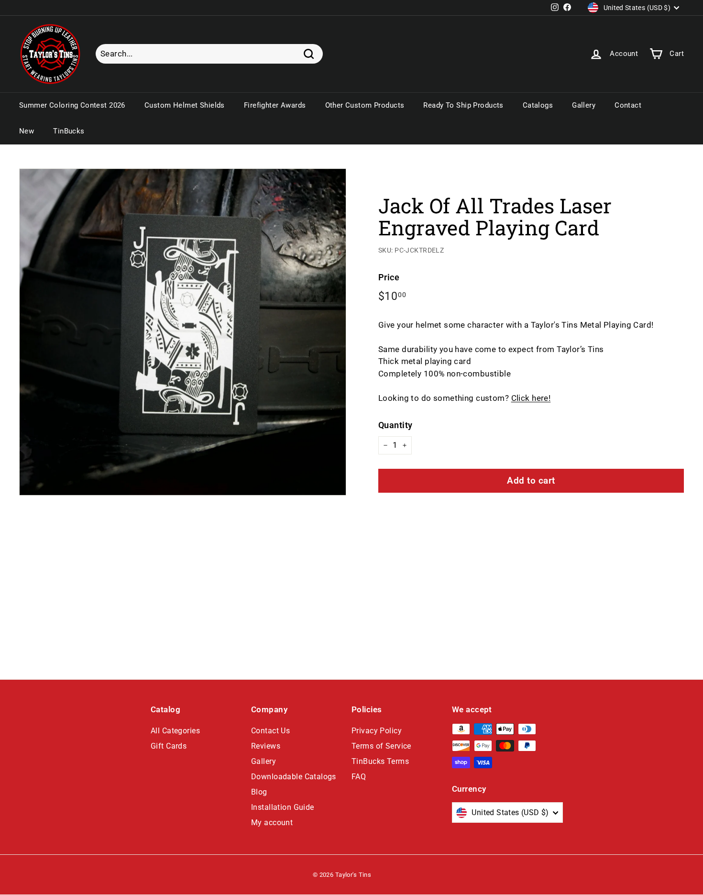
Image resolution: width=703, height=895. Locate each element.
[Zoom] (183, 332)
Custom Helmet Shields (184, 105)
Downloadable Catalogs (293, 776)
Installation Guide (282, 807)
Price (388, 277)
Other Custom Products (365, 105)
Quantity (395, 425)
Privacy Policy (377, 730)
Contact (628, 105)
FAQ (359, 776)
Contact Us (270, 730)
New (26, 131)
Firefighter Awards (275, 105)
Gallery (583, 105)
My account (272, 822)
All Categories (175, 730)
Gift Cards (169, 746)
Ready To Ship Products (463, 105)
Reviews (265, 746)
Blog (259, 791)
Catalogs (538, 105)
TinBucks (68, 131)
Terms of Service (381, 746)
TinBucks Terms (380, 761)
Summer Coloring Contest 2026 (72, 105)
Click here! (531, 398)
